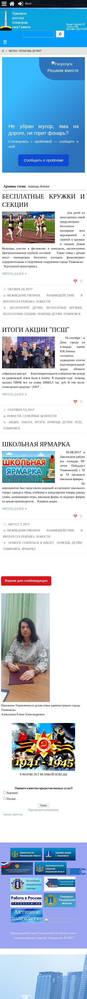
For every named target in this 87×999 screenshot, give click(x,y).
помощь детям (49, 314)
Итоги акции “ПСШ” (35, 330)
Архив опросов (12, 814)
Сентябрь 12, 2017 (21, 410)
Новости (43, 301)
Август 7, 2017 (19, 524)
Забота (26, 422)
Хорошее (12, 793)
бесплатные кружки (64, 308)
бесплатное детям (26, 308)
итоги (40, 422)
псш (78, 422)
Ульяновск (71, 314)
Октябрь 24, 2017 (20, 289)
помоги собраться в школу (31, 543)
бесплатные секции (19, 314)
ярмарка (29, 549)
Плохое (11, 799)
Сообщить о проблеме (43, 160)
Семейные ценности (40, 416)
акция (13, 422)
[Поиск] (60, 34)
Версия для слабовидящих (26, 580)
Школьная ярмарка (36, 444)
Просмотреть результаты (43, 810)
